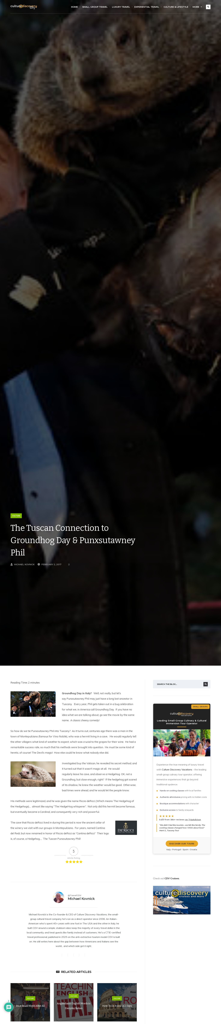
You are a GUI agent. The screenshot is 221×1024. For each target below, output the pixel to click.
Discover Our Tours (181, 843)
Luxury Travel (121, 7)
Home (74, 7)
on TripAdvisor (193, 819)
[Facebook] (65, 954)
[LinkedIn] (88, 954)
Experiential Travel (146, 7)
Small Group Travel (95, 7)
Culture (16, 516)
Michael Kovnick (24, 564)
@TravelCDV (74, 895)
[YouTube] (76, 954)
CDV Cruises (171, 878)
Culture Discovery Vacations (177, 769)
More (196, 7)
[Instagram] (70, 954)
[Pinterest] (82, 954)
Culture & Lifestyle (176, 7)
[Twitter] (59, 954)
